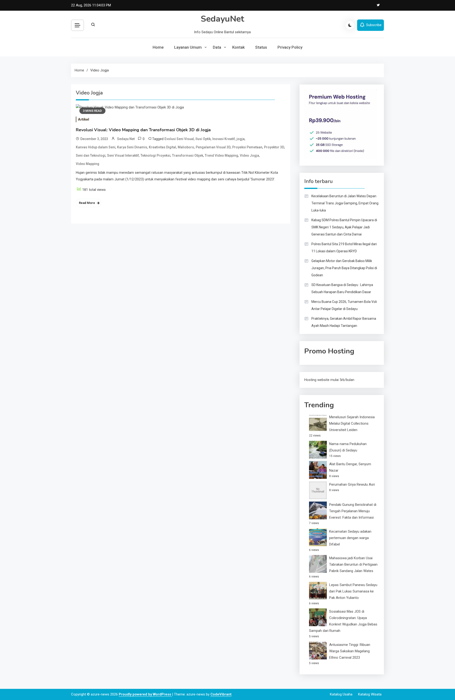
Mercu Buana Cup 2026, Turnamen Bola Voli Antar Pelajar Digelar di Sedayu (344, 305)
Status (261, 47)
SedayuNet (222, 19)
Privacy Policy (290, 47)
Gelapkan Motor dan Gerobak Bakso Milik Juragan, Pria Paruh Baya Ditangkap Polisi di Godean (344, 268)
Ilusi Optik (203, 139)
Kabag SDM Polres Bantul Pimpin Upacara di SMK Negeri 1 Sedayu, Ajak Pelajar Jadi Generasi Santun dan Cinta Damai (344, 227)
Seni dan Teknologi (90, 155)
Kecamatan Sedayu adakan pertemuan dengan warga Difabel (350, 537)
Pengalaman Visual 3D (213, 147)
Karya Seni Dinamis (132, 147)
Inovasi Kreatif (223, 139)
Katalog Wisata (370, 694)
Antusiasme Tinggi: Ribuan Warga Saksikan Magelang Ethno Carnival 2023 (349, 651)
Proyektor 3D (274, 147)
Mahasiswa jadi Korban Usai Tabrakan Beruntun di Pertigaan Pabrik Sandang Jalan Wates (353, 564)
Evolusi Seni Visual (179, 139)
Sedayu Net (126, 139)
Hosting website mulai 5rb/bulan (329, 380)
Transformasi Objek (187, 155)
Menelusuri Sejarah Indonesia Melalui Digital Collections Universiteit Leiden (352, 423)
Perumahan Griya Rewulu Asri (352, 484)
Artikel (83, 119)
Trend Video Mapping (221, 155)
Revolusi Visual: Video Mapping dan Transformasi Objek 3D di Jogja (143, 130)
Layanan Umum (188, 47)
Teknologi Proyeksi (155, 155)
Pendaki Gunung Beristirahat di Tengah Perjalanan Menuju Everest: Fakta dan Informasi (352, 511)
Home (158, 47)
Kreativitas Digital (162, 147)
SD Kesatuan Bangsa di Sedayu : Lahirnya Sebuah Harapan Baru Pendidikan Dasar (342, 288)
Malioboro (186, 147)
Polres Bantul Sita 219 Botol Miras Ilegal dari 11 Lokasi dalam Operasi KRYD (344, 247)
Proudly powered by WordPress (145, 694)
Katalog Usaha (341, 694)
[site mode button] (350, 25)
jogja (241, 139)
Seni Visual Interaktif (123, 155)
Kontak (238, 47)
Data (217, 47)
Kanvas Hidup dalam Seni (95, 147)
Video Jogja (249, 155)
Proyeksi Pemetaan (247, 147)
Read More (87, 203)
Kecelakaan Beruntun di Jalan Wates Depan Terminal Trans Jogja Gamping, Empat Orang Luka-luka (344, 203)
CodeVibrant (221, 694)
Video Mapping (87, 164)
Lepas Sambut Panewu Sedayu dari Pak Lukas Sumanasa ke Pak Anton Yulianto (353, 591)
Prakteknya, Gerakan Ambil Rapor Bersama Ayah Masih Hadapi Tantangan (343, 322)
